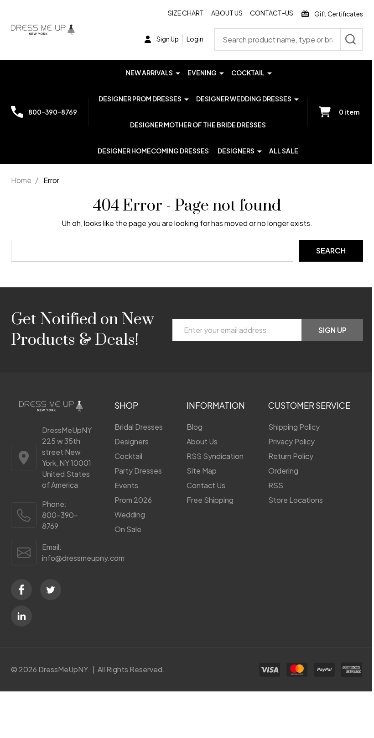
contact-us (271, 13)
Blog (195, 427)
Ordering (283, 470)
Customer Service (309, 405)
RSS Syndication (215, 456)
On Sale (127, 529)
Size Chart (186, 13)
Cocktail (248, 73)
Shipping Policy (294, 427)
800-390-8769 (60, 520)
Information (216, 405)
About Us (227, 13)
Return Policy (290, 456)
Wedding (129, 514)
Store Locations (295, 500)
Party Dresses (138, 470)
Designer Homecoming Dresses (153, 151)
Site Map (202, 470)
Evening (202, 73)
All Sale (283, 151)
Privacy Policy (291, 441)
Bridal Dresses (138, 427)
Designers (236, 151)
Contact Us (206, 485)
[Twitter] (50, 589)
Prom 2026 (133, 500)
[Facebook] (21, 589)
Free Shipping (210, 500)
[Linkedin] (21, 616)
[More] (178, 72)
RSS (275, 485)
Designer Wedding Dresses (243, 99)
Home (21, 180)
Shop (126, 405)
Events (126, 485)
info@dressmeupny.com (83, 558)
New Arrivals (149, 73)
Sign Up (332, 330)
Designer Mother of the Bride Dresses (198, 125)
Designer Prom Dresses (140, 99)
